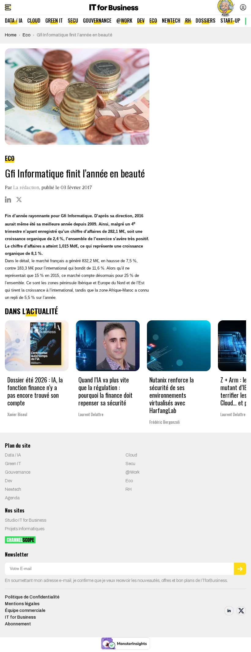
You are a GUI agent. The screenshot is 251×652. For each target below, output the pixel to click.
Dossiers (205, 20)
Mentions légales (22, 604)
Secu (73, 20)
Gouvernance (97, 20)
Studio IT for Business (25, 520)
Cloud (33, 20)
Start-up (230, 20)
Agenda (12, 498)
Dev (140, 20)
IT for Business (20, 617)
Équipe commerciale (25, 610)
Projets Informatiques (24, 529)
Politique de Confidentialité (32, 597)
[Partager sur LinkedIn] (8, 199)
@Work (124, 20)
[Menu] (8, 7)
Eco (153, 20)
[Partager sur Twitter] (19, 199)
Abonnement (18, 624)
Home (11, 35)
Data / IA (13, 20)
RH (188, 20)
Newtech (171, 20)
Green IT (54, 20)
